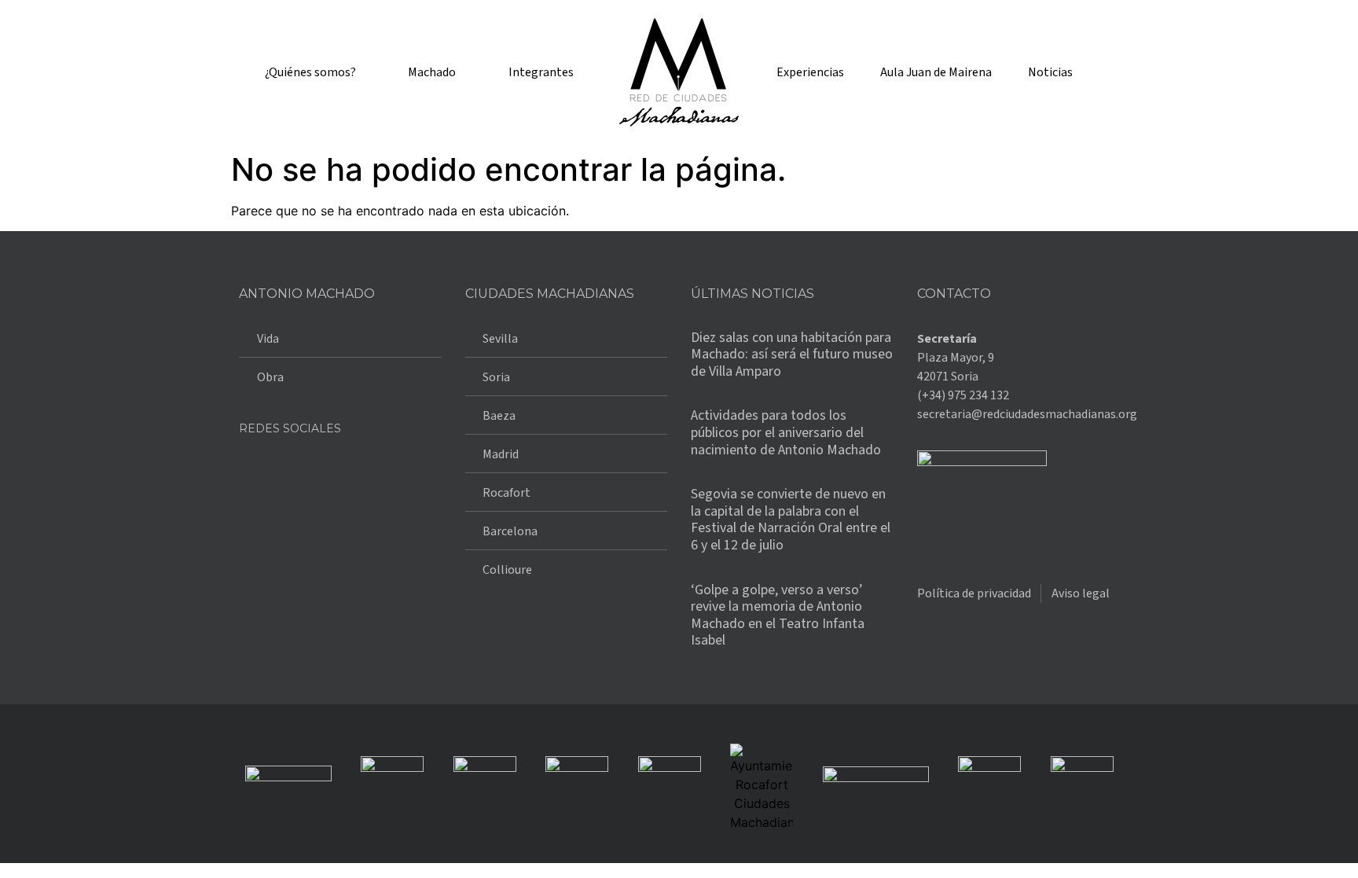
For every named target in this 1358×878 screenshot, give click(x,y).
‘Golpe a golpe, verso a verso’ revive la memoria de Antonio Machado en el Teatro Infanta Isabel (777, 615)
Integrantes (541, 72)
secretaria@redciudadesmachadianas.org (1027, 414)
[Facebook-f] (258, 470)
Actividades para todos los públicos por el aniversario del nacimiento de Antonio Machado (786, 432)
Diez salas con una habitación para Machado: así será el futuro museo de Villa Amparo (792, 354)
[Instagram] (345, 470)
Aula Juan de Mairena (936, 72)
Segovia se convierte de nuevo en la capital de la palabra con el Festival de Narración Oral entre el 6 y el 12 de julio (790, 519)
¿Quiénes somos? (310, 72)
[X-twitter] (301, 470)
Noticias (1050, 72)
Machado (432, 72)
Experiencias (810, 72)
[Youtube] (388, 470)
